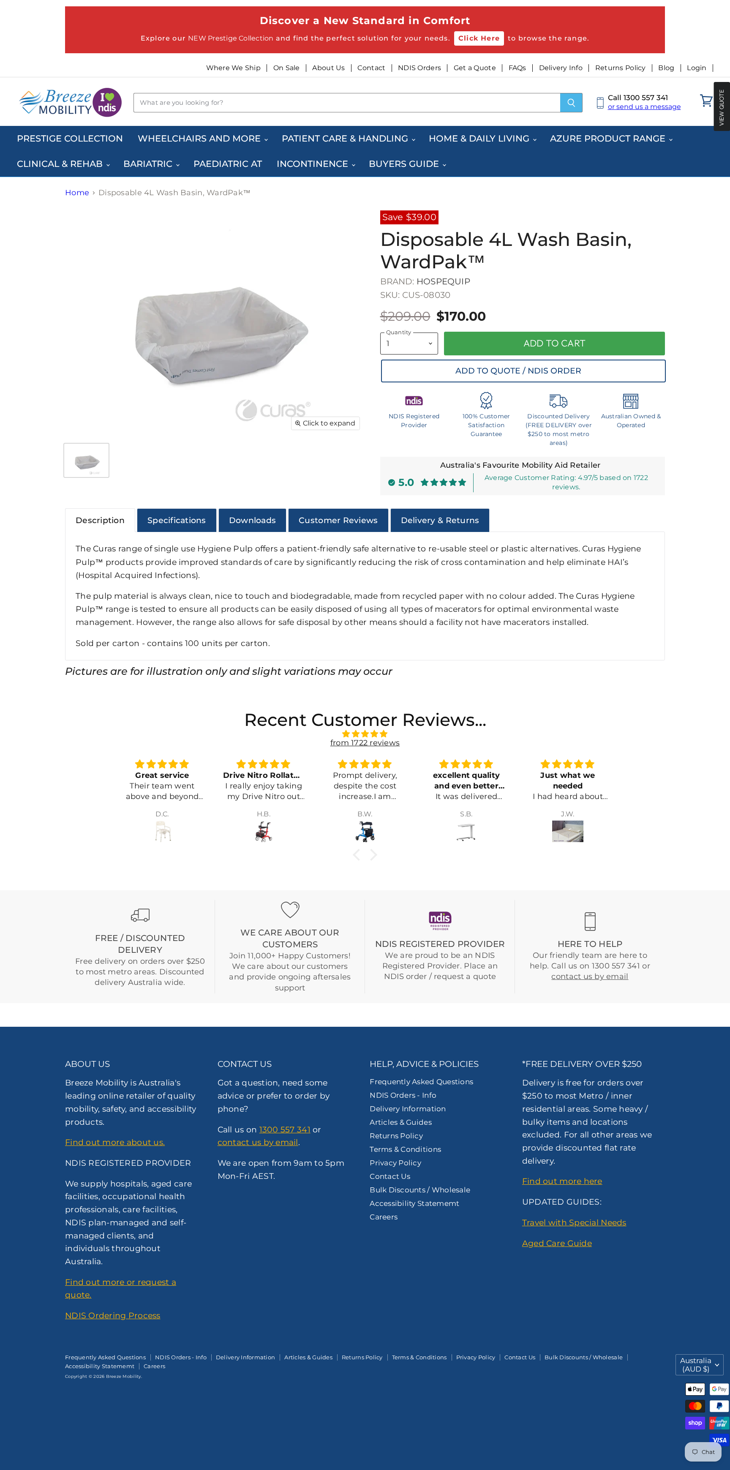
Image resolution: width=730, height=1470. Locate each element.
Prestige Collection (70, 138)
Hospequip (443, 281)
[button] (359, 855)
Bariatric (149, 163)
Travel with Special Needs (574, 1222)
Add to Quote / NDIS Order (518, 371)
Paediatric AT (227, 163)
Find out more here (562, 1181)
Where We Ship (233, 68)
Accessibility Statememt (414, 1203)
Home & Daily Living (480, 138)
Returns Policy (620, 68)
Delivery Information (408, 1109)
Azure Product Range (609, 138)
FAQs (517, 68)
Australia (695, 1364)
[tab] (100, 520)
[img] (365, 734)
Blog (666, 68)
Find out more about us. (115, 1142)
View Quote (721, 107)
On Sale (286, 68)
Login (696, 68)
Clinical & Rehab (61, 163)
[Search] (571, 102)
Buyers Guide (405, 163)
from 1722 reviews (365, 742)
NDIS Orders (419, 68)
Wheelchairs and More (200, 138)
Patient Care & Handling (346, 138)
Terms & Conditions (405, 1149)
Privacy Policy (395, 1163)
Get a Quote (475, 68)
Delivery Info (561, 68)
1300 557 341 (285, 1129)
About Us (328, 68)
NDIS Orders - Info (403, 1095)
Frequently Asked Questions (421, 1081)
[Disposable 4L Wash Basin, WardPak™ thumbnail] (86, 460)
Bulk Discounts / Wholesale (420, 1190)
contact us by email (589, 976)
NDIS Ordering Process (113, 1315)
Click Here (479, 38)
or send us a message (644, 107)
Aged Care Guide (557, 1243)
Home (77, 192)
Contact (371, 68)
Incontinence (314, 163)
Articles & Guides (401, 1122)
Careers (384, 1217)
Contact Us (390, 1176)
